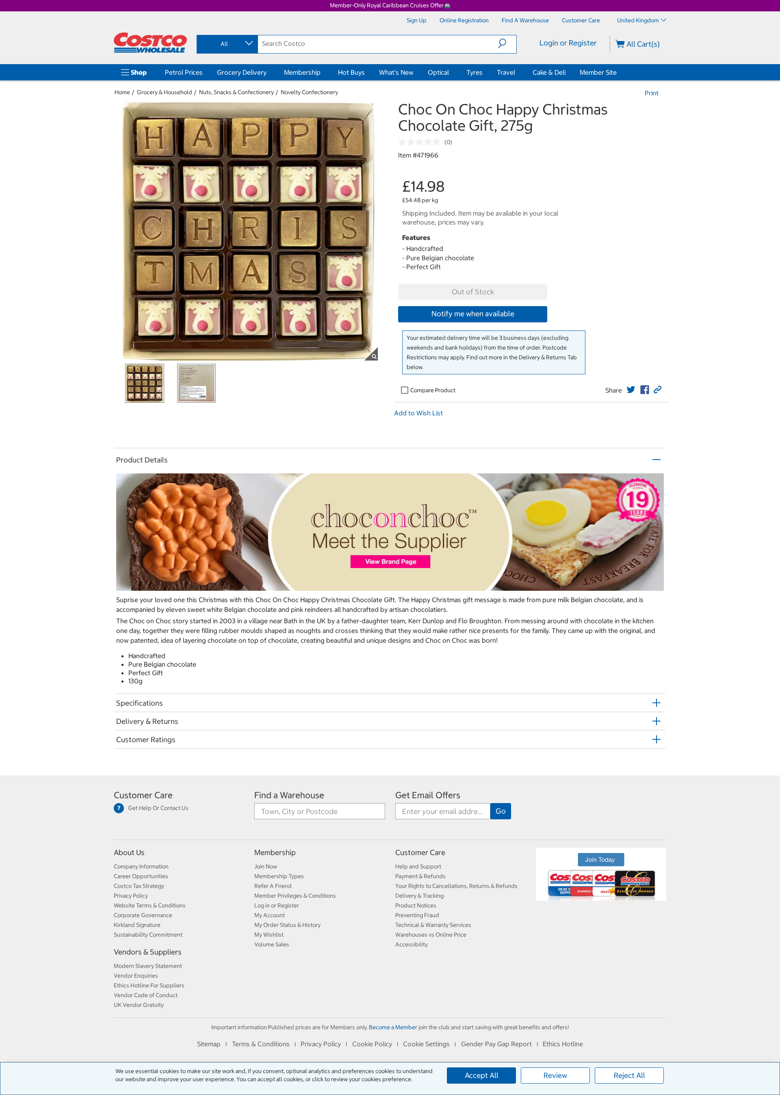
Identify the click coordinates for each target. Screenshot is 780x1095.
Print (652, 93)
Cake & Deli (549, 72)
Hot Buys (351, 72)
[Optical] (450, 72)
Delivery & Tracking (419, 895)
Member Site (598, 72)
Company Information (141, 866)
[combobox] (226, 43)
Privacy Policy (131, 895)
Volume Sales (271, 944)
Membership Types (279, 876)
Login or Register (568, 43)
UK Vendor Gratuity (139, 1005)
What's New (396, 72)
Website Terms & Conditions (150, 905)
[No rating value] (421, 142)
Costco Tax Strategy (139, 886)
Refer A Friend (273, 886)
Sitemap (209, 1044)
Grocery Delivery (241, 72)
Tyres (474, 72)
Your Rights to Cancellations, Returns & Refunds (456, 886)
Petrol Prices (184, 72)
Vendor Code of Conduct (146, 995)
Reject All (629, 1075)
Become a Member (393, 1027)
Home (122, 92)
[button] (507, 43)
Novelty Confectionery (309, 92)
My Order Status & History (287, 925)
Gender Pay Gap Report (496, 1044)
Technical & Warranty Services (433, 925)
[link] (631, 389)
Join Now (265, 866)
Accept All (481, 1075)
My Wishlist (269, 934)
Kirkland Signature (137, 925)
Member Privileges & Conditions (295, 895)
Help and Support (418, 866)
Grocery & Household (164, 92)
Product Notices (415, 905)
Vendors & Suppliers (148, 952)
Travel (506, 72)
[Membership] (322, 72)
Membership (302, 72)
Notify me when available (472, 313)
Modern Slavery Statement (148, 966)
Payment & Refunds (420, 876)
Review (555, 1075)
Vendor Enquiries (136, 975)
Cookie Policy (372, 1044)
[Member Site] (618, 72)
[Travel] (516, 72)
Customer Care (143, 795)
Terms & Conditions (261, 1044)
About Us (129, 852)
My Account (269, 915)
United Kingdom (638, 20)
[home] (150, 42)
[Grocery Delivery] (268, 72)
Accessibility (411, 944)
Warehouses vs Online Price (430, 934)
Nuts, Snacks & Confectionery (236, 92)
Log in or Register (276, 905)
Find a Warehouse (289, 795)
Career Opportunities (141, 876)
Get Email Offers (427, 795)
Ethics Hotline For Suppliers (149, 985)
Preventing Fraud (417, 915)
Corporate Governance (143, 915)
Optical (438, 72)
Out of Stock (473, 291)
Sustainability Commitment (148, 934)
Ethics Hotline (563, 1044)
